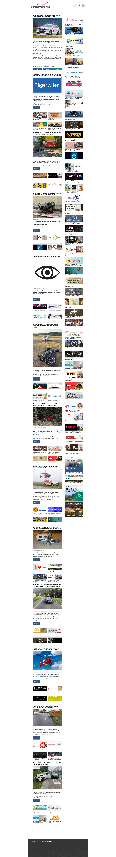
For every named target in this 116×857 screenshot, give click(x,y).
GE (48, 11)
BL (44, 11)
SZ (66, 11)
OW (60, 11)
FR (47, 11)
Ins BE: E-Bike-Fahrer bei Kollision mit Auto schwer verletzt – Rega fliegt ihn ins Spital (46, 648)
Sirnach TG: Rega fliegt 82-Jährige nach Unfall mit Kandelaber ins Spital (47, 763)
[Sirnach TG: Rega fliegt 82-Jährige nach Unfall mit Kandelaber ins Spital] (47, 777)
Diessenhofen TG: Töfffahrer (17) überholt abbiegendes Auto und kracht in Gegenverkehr (47, 528)
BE (42, 11)
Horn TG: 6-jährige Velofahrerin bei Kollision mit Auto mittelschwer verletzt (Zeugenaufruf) (46, 255)
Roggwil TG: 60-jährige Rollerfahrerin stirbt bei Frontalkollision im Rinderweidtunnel (47, 193)
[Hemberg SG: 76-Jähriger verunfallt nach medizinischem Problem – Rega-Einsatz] (47, 479)
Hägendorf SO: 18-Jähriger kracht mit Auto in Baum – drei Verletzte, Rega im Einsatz (46, 404)
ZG (77, 11)
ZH (76, 11)
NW (58, 11)
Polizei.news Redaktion (42, 219)
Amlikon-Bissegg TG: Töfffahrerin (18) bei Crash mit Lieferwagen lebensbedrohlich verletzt (45, 325)
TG (68, 11)
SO (65, 11)
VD (73, 11)
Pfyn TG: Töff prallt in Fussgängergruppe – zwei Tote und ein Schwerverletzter (46, 706)
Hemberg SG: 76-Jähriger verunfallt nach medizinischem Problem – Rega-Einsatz (45, 467)
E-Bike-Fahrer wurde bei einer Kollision (43, 676)
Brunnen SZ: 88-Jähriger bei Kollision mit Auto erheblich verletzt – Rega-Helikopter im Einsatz (47, 585)
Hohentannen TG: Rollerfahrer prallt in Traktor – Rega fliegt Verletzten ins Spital (47, 133)
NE (56, 11)
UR (71, 11)
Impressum (35, 841)
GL (50, 11)
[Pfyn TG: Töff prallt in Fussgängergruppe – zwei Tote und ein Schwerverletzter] (47, 717)
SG (62, 11)
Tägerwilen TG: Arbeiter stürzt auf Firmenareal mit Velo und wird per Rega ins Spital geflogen (47, 74)
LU (55, 11)
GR (51, 11)
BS (45, 11)
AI (39, 11)
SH (63, 11)
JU (53, 11)
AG (38, 11)
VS (74, 11)
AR (41, 11)
